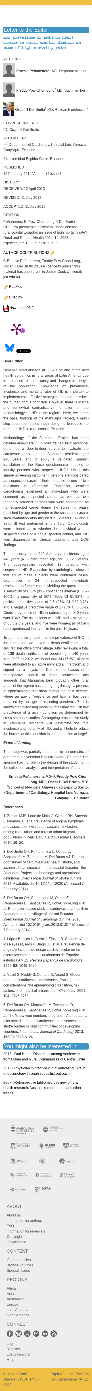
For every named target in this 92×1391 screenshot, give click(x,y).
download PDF (21, 308)
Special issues (18, 1270)
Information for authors (24, 1221)
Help (10, 1360)
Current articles (19, 1260)
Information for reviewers (26, 1231)
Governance (16, 1242)
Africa (11, 1288)
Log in (12, 1344)
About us (14, 1215)
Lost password (18, 1354)
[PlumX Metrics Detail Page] (16, 328)
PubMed (15, 286)
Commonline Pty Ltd (72, 1379)
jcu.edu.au (11, 277)
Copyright (14, 1237)
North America (18, 1315)
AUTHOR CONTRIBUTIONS (26, 253)
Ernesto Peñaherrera (32, 71)
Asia (10, 1294)
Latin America (17, 1310)
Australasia (16, 1299)
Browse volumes (20, 1265)
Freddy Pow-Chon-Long (35, 90)
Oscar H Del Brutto (30, 109)
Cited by (15, 297)
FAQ (10, 1226)
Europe (12, 1304)
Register (13, 1349)
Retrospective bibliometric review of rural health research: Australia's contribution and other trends (42, 1088)
